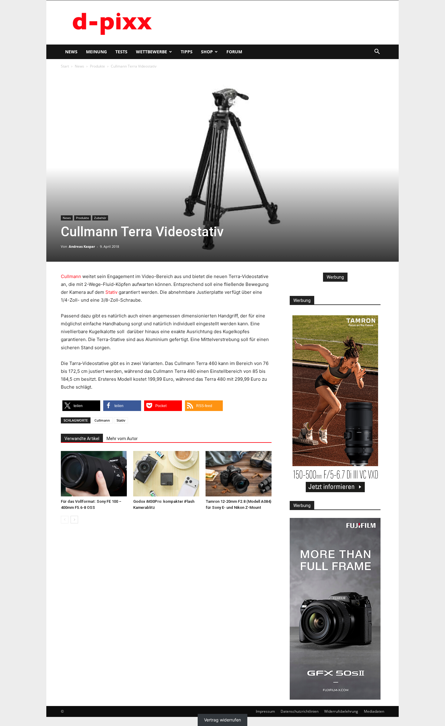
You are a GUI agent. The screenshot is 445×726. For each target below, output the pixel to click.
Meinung (96, 52)
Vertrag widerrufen (222, 720)
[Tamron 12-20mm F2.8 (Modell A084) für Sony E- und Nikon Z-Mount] (239, 473)
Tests (121, 52)
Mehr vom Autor (122, 438)
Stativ (111, 292)
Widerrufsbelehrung (341, 711)
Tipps (187, 52)
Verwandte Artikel (81, 438)
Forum (234, 52)
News (71, 52)
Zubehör (100, 218)
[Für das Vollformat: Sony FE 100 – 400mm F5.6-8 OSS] (94, 473)
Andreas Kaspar (82, 246)
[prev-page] (64, 519)
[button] (377, 52)
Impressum (265, 711)
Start (65, 66)
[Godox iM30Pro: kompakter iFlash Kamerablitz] (166, 473)
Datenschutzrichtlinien (299, 711)
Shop (207, 52)
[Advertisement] (274, 22)
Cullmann (71, 276)
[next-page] (74, 519)
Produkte (97, 66)
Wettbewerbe (151, 52)
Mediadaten (374, 711)
